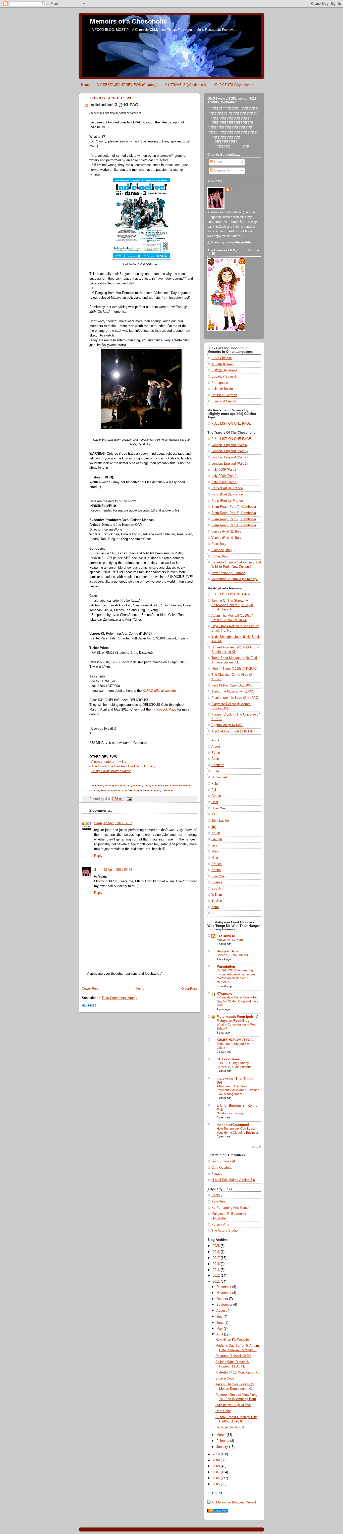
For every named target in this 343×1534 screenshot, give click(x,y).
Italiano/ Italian (222, 389)
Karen (215, 833)
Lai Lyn (216, 839)
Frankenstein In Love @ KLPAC (234, 698)
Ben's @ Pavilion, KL (230, 1427)
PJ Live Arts (220, 1224)
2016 (217, 1264)
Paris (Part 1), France (227, 500)
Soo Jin (216, 888)
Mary (215, 851)
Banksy (216, 1195)
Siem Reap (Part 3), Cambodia (233, 513)
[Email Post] (129, 799)
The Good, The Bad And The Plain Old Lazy (123, 766)
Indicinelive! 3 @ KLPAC (113, 104)
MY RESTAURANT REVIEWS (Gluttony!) (127, 85)
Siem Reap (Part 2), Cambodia (233, 519)
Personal (167, 790)
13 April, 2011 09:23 (117, 870)
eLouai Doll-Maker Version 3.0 (233, 1180)
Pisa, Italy (218, 544)
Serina (216, 870)
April (220, 1334)
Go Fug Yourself (223, 1161)
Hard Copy (223, 1411)
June (220, 1322)
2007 (217, 1472)
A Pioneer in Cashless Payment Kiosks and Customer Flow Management (238, 1090)
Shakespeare (108, 790)
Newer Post (90, 988)
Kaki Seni (218, 1201)
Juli (213, 827)
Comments (221, 170)
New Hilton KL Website (232, 1339)
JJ (213, 814)
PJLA (147, 785)
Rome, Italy (219, 556)
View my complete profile (231, 242)
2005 (217, 1484)
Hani (214, 802)
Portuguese (219, 383)
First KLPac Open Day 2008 (231, 685)
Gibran (216, 796)
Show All (256, 1147)
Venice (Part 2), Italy (226, 531)
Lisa (214, 845)
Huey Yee (218, 808)
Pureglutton (226, 966)
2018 (217, 1252)
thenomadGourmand (233, 1125)
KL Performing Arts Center (230, 1208)
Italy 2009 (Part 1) (224, 482)
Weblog (109, 785)
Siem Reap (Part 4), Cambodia (233, 506)
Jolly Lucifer (220, 820)
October (222, 1299)
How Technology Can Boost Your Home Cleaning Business (238, 1130)
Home (85, 85)
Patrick (216, 864)
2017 (217, 1258)
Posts (218, 162)
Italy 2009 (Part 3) (224, 469)
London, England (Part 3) (229, 451)
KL (129, 785)
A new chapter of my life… (110, 761)
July (219, 1316)
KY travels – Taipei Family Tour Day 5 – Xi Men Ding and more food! (238, 1001)
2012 (217, 1275)
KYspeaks (224, 993)
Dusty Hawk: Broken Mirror (111, 771)
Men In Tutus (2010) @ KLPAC (234, 668)
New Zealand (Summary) (229, 573)
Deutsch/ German (224, 395)
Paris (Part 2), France (227, 494)
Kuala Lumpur (151, 790)
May (220, 1328)
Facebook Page (164, 709)
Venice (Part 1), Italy (226, 538)
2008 (217, 1466)
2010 (217, 1454)
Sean (98, 823)
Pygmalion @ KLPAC (227, 725)
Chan (215, 759)
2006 (217, 1478)
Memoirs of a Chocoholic (128, 21)
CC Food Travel (229, 1059)
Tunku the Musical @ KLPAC (232, 691)
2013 (217, 1270)
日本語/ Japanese (224, 370)
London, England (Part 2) (229, 457)
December (224, 1287)
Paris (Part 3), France (227, 488)
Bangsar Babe (227, 951)
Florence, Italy (221, 550)
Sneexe (216, 882)
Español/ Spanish (224, 376)
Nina (214, 858)
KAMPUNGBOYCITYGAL (236, 1040)
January (222, 1447)
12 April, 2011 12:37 (117, 823)
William (216, 895)
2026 (217, 1246)
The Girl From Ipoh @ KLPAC (233, 731)
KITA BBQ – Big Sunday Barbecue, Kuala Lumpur (234, 1065)
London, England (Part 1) (229, 463)
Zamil (215, 907)
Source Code (224, 1378)
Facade (216, 1173)
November (224, 1293)
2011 (217, 1281)
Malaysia (120, 785)
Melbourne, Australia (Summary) (234, 579)
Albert (215, 746)
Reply (98, 856)
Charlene (217, 765)
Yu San (216, 901)
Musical (137, 785)
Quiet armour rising (230, 1113)
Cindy (215, 771)
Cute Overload (221, 1167)
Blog (100, 785)
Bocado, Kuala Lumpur (232, 955)
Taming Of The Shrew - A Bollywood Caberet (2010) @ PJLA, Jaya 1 (232, 605)
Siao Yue (217, 876)
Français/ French (223, 401)
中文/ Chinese (221, 358)
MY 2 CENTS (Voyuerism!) (233, 85)
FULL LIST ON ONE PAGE (231, 423)
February (223, 1441)
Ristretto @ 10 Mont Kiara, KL (237, 1372)
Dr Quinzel (219, 777)
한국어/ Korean (222, 364)
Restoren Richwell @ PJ (233, 1356)
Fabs (215, 783)
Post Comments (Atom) (119, 998)
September (224, 1304)
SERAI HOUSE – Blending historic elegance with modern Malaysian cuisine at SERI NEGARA (237, 976)
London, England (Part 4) (229, 445)
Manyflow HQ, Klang (231, 940)
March (221, 1435)
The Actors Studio (224, 1230)
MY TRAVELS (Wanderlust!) (185, 85)
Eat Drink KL (226, 936)
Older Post (189, 988)
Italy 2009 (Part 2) (224, 476)
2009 (217, 1460)
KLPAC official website (159, 691)
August (222, 1310)
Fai (213, 790)
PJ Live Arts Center (130, 790)
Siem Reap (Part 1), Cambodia (233, 525)
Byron (215, 753)
